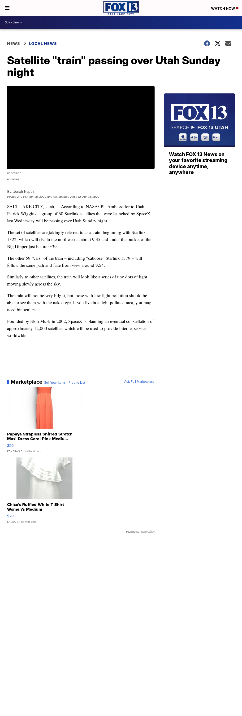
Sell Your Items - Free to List (64, 382)
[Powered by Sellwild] (148, 532)
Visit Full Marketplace (139, 381)
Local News (43, 43)
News (13, 43)
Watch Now (223, 8)
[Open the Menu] (7, 8)
